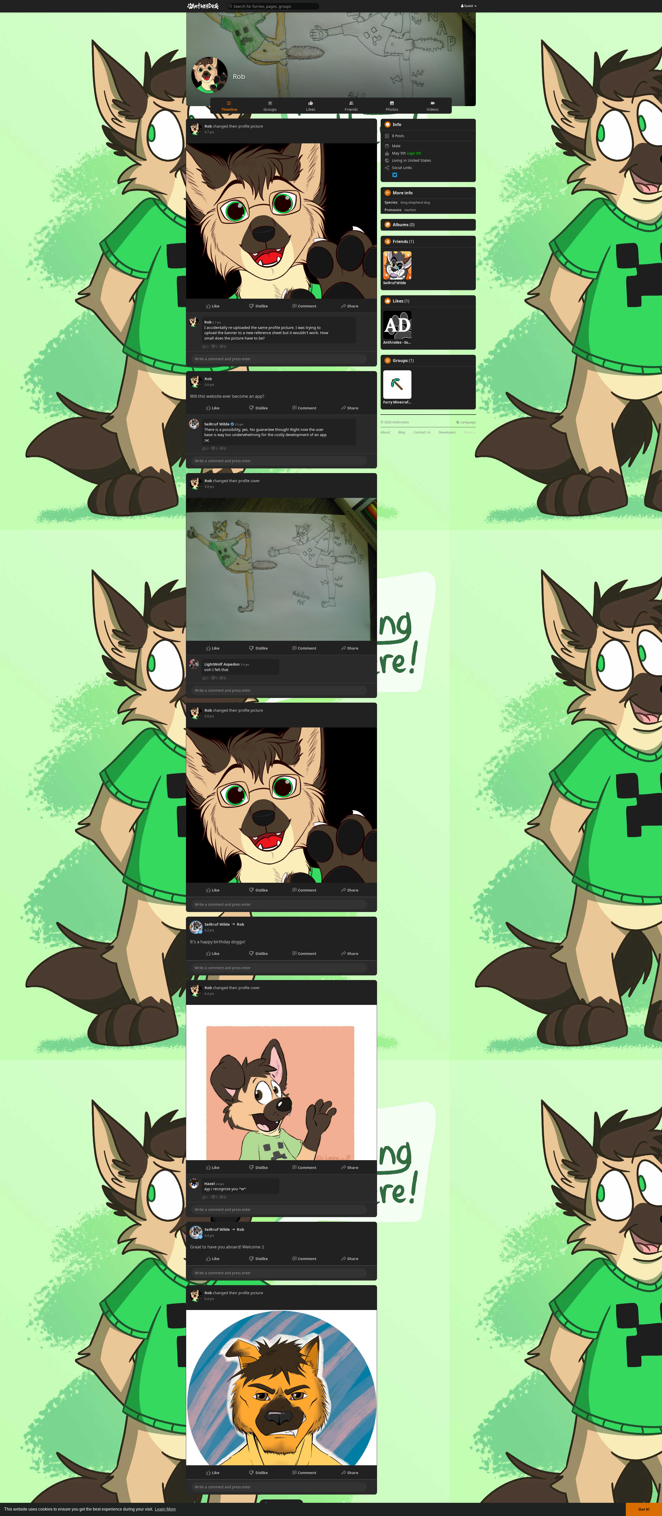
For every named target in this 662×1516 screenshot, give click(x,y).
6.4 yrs (209, 993)
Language (468, 422)
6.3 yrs (209, 930)
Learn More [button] (165, 1509)
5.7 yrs (209, 132)
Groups (400, 360)
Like (215, 305)
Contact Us (422, 432)
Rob (239, 76)
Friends (400, 241)
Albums (401, 225)
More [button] (468, 432)
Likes (398, 301)
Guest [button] (468, 5)
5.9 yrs (209, 384)
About (385, 432)
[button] (273, 6)
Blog (401, 432)
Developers (447, 432)
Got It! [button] (644, 1509)
